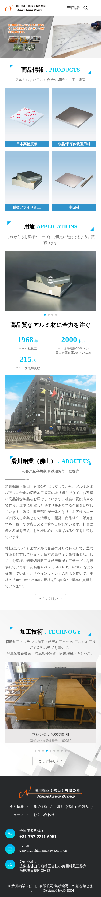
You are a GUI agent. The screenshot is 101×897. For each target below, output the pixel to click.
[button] (45, 315)
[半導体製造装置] (50, 281)
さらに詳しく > (50, 599)
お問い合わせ (43, 815)
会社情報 (17, 807)
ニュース (17, 815)
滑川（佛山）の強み (73, 807)
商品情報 (40, 807)
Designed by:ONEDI (58, 890)
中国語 (73, 7)
